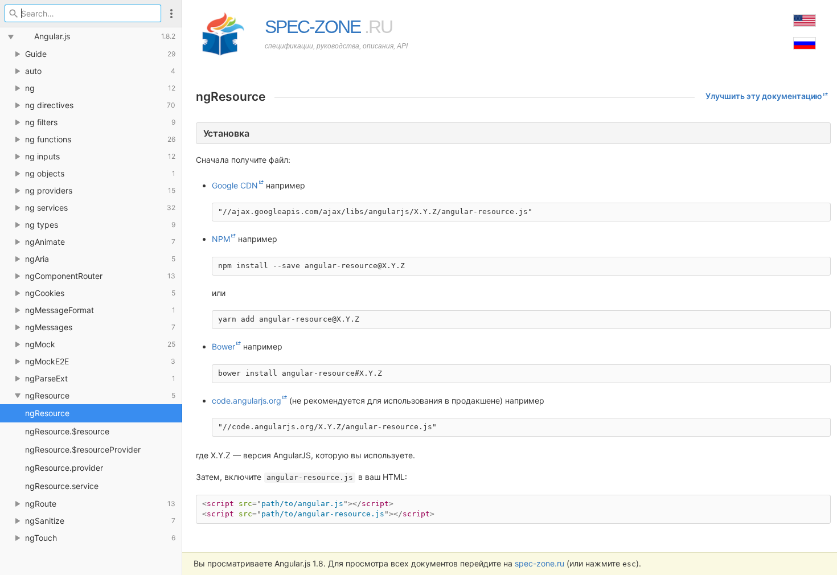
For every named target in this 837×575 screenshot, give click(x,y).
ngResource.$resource (67, 431)
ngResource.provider (64, 468)
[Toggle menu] (171, 13)
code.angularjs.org (246, 400)
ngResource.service (62, 486)
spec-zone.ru (539, 563)
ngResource (47, 413)
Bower (223, 346)
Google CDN (235, 185)
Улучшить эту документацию (763, 96)
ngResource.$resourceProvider (83, 449)
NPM (221, 239)
